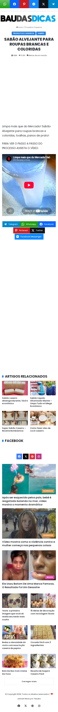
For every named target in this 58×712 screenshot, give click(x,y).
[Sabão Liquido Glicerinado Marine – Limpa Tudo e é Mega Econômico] (43, 388)
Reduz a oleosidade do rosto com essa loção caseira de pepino (14, 645)
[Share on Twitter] (43, 4)
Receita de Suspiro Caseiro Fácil (40, 672)
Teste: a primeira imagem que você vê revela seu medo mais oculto (13, 615)
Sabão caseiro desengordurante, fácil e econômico (15, 401)
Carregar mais (29, 681)
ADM (15, 55)
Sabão (41, 33)
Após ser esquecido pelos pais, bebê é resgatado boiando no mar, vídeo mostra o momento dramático (26, 501)
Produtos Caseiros (33, 27)
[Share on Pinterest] (24, 4)
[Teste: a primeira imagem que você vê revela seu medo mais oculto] (14, 600)
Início (20, 27)
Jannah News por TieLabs (29, 698)
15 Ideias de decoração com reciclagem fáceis (42, 612)
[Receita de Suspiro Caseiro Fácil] (43, 661)
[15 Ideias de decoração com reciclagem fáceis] (43, 600)
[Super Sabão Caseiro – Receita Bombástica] (15, 418)
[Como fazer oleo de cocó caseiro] (43, 418)
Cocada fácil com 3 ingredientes (41, 644)
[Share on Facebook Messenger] (34, 4)
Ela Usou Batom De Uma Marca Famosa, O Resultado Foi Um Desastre (28, 585)
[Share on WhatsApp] (5, 4)
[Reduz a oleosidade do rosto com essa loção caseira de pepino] (14, 632)
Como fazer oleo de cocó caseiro (40, 429)
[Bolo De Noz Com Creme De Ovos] (14, 661)
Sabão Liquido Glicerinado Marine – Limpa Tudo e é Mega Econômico (41, 402)
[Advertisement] (29, 92)
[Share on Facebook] (14, 4)
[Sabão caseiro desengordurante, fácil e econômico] (15, 388)
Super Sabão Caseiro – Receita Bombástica (14, 429)
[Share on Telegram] (53, 4)
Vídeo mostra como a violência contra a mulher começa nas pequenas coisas (28, 543)
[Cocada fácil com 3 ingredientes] (43, 632)
